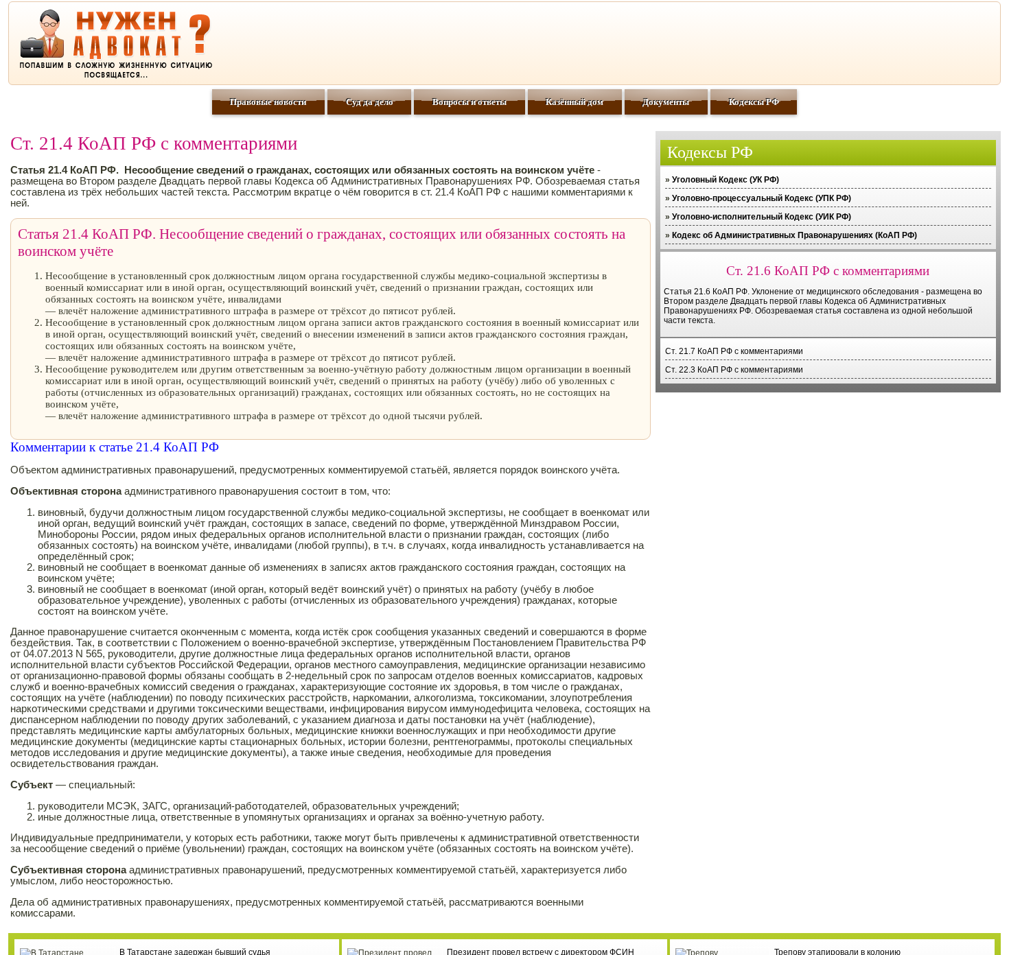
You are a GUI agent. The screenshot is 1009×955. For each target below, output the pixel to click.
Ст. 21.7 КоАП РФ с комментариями (734, 351)
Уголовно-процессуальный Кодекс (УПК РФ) (761, 198)
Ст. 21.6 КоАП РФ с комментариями (827, 270)
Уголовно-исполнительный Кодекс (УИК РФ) (761, 217)
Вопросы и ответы (469, 102)
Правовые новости (268, 102)
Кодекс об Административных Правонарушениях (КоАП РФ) (794, 235)
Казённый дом (574, 102)
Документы (665, 102)
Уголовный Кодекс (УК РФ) (725, 180)
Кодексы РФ (754, 102)
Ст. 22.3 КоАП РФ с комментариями (734, 370)
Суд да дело (369, 102)
